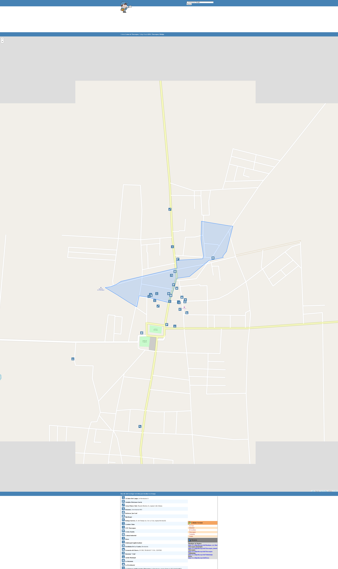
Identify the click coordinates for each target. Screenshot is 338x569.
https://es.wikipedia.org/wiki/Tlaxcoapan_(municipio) (204, 548)
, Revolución (136, 546)
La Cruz (191, 525)
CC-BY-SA (335, 491)
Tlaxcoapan (155, 34)
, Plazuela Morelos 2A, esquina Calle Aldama (143, 506)
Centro (191, 536)
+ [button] (2, 39)
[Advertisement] (164, 19)
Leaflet (313, 491)
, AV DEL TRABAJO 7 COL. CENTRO (143, 550)
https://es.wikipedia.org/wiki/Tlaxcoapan (200, 551)
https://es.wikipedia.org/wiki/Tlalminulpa (200, 554)
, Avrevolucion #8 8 (133, 509)
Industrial (191, 528)
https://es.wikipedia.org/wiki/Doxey (198, 558)
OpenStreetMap (323, 491)
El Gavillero (192, 530)
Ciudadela (192, 534)
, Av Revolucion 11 (137, 498)
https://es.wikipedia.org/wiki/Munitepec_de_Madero (203, 545)
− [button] (2, 41)
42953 (149, 34)
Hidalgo (161, 34)
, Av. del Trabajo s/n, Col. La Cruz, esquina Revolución (145, 520)
